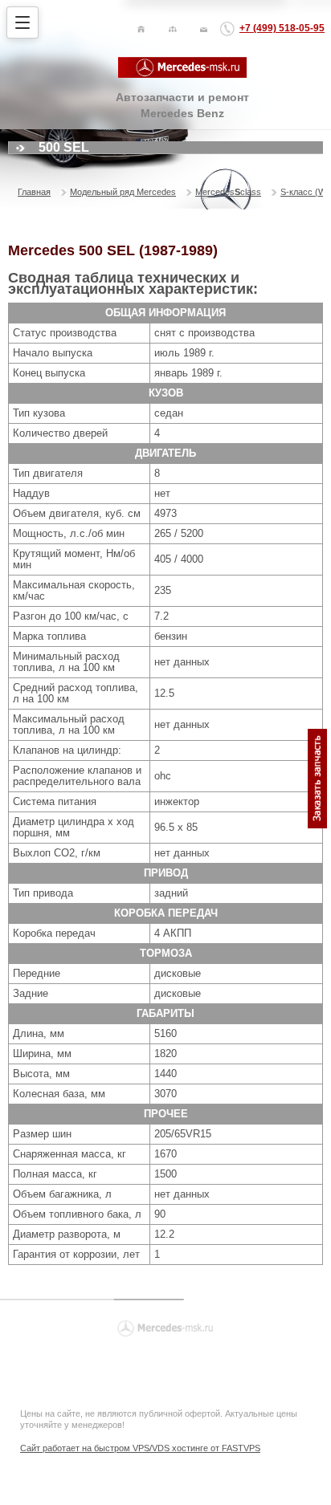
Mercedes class (228, 192)
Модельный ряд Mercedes (123, 192)
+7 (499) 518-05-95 (282, 28)
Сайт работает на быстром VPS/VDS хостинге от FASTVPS (140, 1448)
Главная (34, 192)
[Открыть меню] (22, 22)
